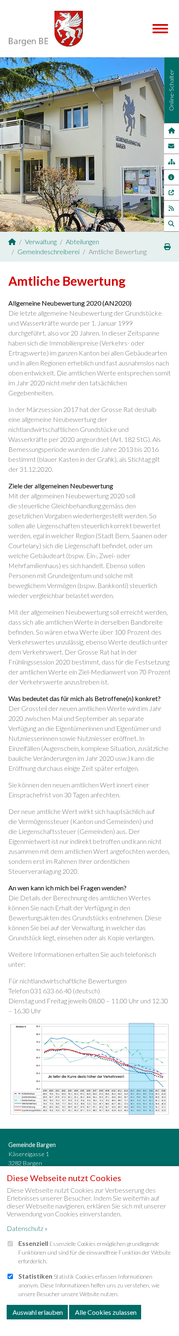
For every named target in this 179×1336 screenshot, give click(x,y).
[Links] (171, 192)
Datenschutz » (27, 1228)
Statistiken (35, 1276)
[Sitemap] (171, 161)
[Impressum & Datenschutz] (171, 177)
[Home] (171, 130)
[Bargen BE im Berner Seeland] (12, 241)
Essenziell (33, 1243)
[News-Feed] (171, 208)
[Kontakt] (171, 146)
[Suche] (171, 223)
